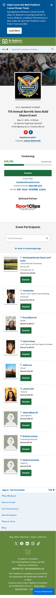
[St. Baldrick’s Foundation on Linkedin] (27, 544)
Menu (4, 49)
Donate (28, 173)
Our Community (10, 508)
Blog (4, 527)
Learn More (14, 30)
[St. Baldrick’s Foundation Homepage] (12, 41)
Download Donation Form (27, 182)
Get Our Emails (17, 490)
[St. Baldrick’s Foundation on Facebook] (21, 544)
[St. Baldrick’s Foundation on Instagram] (32, 544)
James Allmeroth (32, 140)
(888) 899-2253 (35, 185)
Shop (11, 537)
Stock (25, 189)
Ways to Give (8, 521)
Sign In (5, 490)
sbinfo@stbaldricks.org (34, 568)
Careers (33, 537)
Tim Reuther (28, 290)
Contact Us (41, 537)
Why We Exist (9, 496)
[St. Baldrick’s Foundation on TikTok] (38, 544)
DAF (19, 189)
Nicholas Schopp (30, 436)
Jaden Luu (27, 364)
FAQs (16, 537)
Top (50, 490)
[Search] (47, 238)
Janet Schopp (29, 341)
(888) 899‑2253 (18, 568)
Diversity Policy (21, 589)
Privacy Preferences (43, 591)
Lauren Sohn (28, 388)
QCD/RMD (33, 189)
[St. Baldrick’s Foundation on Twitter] (16, 544)
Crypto (42, 189)
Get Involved (8, 502)
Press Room (24, 537)
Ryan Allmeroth (30, 317)
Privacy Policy (39, 586)
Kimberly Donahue (31, 459)
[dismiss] (51, 5)
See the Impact (9, 515)
